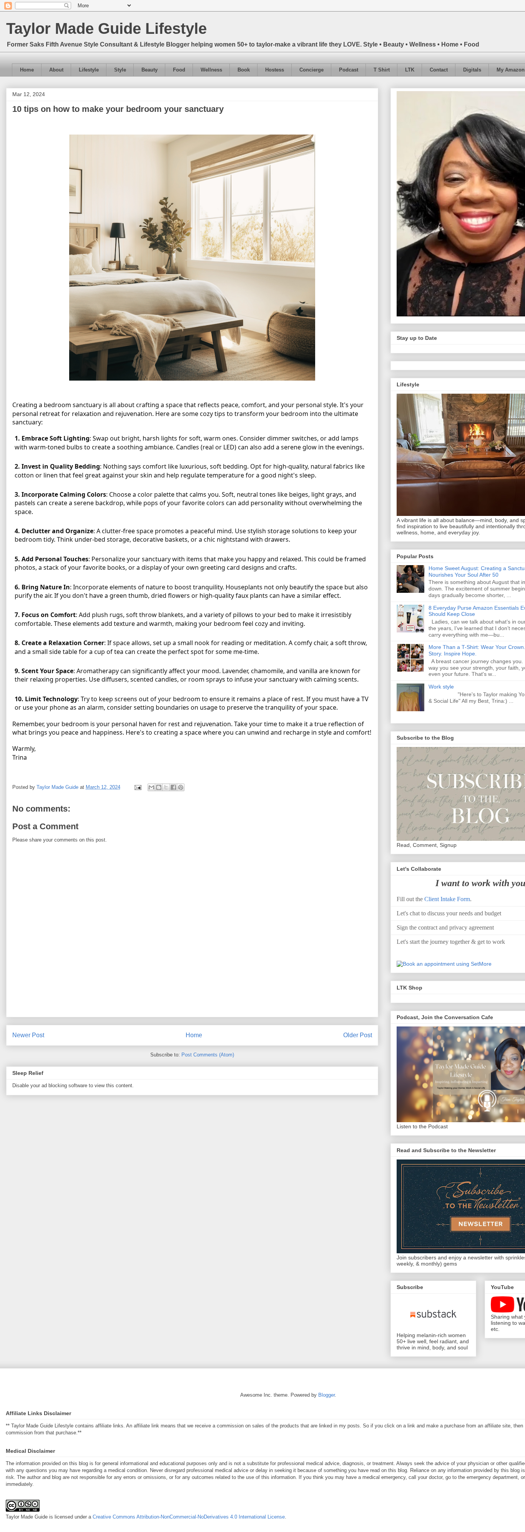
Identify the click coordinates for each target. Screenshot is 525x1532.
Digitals (472, 70)
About (56, 70)
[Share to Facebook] (173, 787)
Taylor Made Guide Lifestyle (106, 28)
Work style (441, 687)
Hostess (274, 70)
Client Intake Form (447, 899)
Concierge (311, 70)
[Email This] (151, 787)
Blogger (326, 1395)
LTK (409, 70)
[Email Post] (137, 787)
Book (244, 70)
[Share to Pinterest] (180, 787)
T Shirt (382, 70)
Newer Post (28, 1035)
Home (27, 70)
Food (179, 70)
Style (120, 70)
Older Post (357, 1035)
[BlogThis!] (159, 787)
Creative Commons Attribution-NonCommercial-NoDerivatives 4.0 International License (189, 1517)
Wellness (211, 70)
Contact (439, 70)
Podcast (348, 70)
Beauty (149, 70)
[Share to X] (166, 787)
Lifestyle (89, 70)
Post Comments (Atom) (207, 1055)
